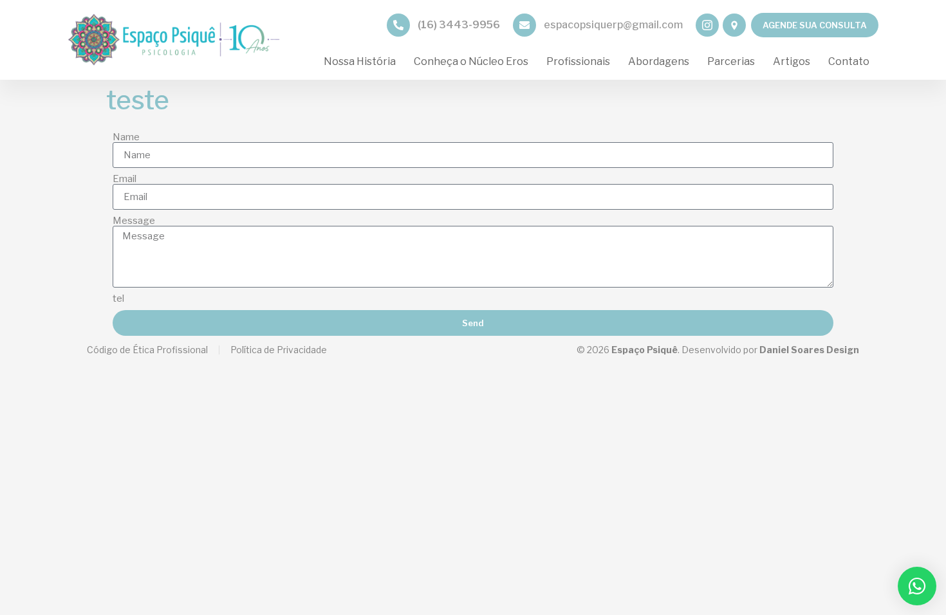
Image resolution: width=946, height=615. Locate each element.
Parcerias (731, 61)
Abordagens (658, 61)
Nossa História (360, 61)
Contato (848, 61)
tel (118, 299)
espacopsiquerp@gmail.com (613, 25)
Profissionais (578, 61)
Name (126, 137)
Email (124, 179)
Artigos (791, 61)
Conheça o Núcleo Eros (471, 61)
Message (134, 221)
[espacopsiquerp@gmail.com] (524, 25)
